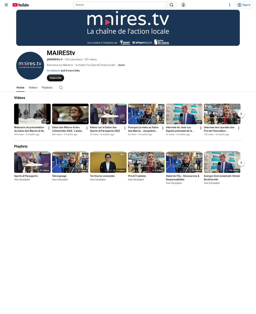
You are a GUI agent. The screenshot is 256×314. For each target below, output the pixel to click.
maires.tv (54, 70)
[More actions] (48, 128)
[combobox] (120, 5)
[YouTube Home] (20, 5)
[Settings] (230, 5)
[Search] (171, 4)
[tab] (20, 87)
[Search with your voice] (183, 4)
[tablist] (128, 87)
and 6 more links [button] (70, 70)
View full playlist (22, 179)
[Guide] (6, 5)
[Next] (241, 113)
